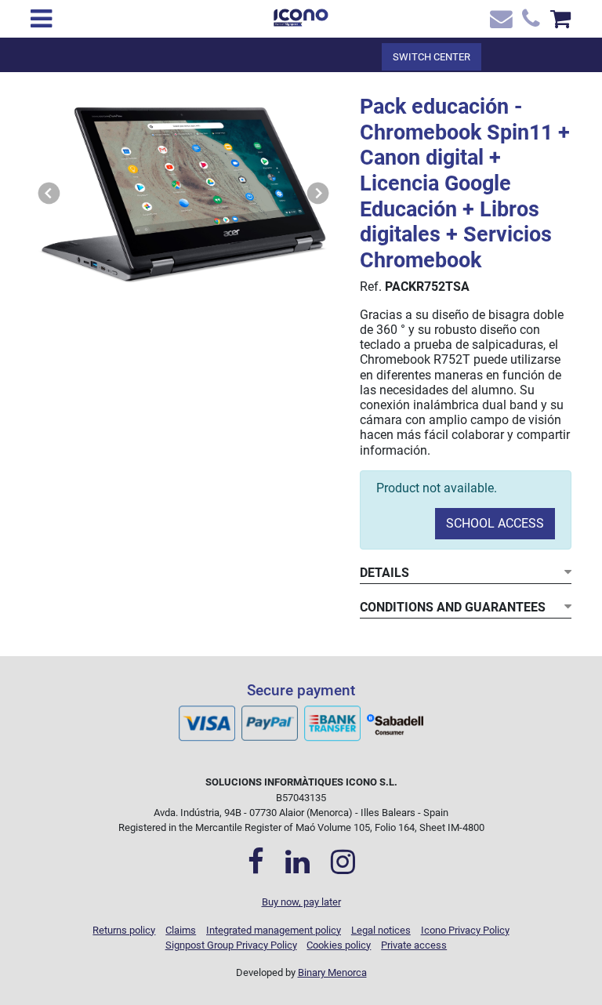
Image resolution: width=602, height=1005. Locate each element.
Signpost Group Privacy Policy (231, 945)
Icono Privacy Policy (465, 930)
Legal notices (381, 930)
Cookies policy (338, 945)
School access (495, 523)
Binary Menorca (332, 972)
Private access (414, 945)
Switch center (431, 57)
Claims (180, 930)
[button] (49, 193)
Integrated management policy (273, 930)
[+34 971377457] (530, 22)
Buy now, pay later (301, 902)
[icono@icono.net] (499, 22)
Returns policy (123, 930)
